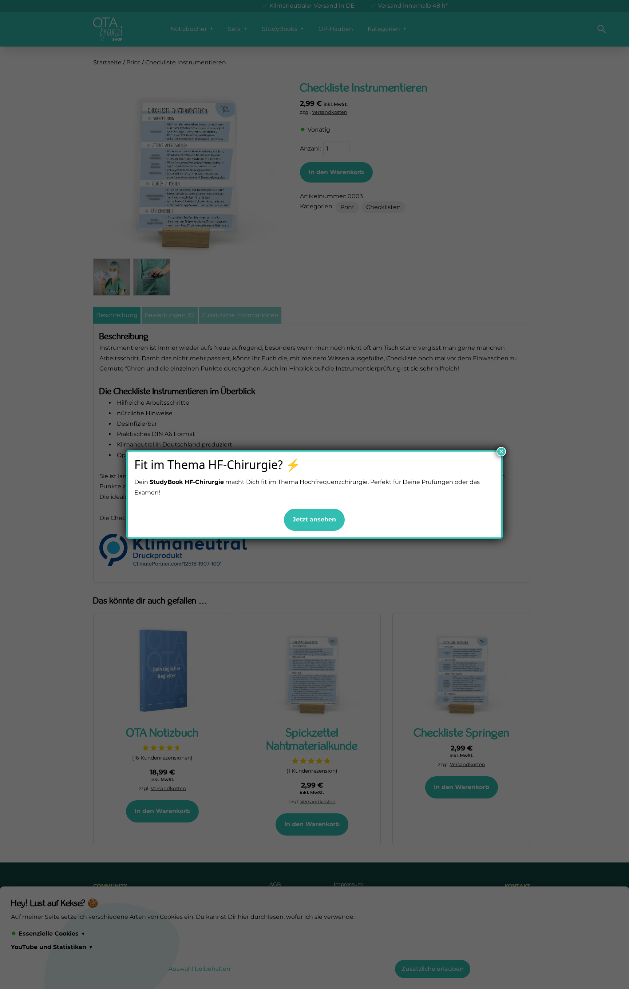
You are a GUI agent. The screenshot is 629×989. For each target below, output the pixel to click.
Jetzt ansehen (314, 519)
